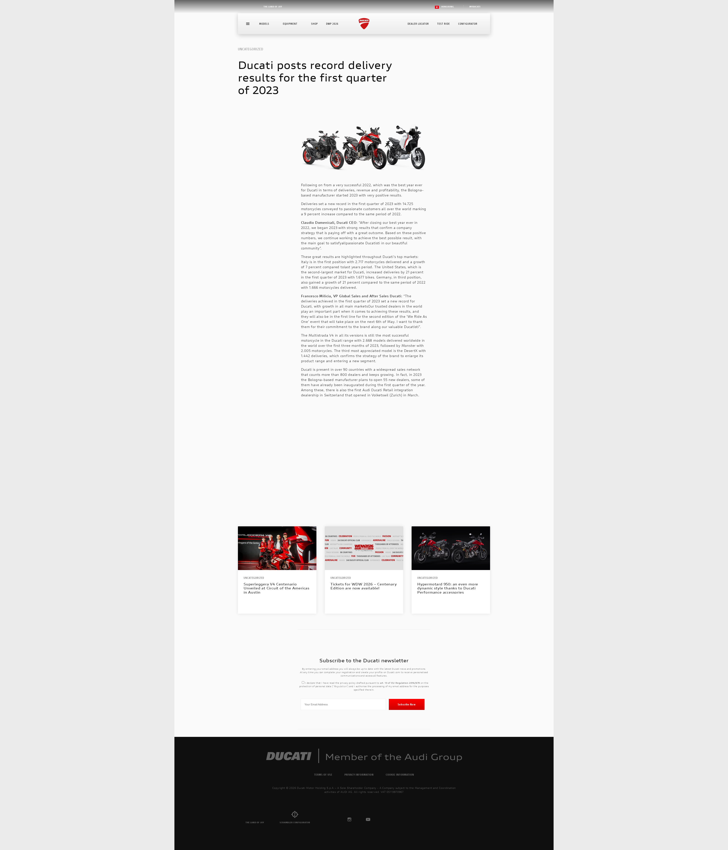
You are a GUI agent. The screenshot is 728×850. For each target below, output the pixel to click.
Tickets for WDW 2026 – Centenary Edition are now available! (363, 586)
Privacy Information (359, 774)
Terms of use (323, 774)
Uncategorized (250, 49)
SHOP (314, 23)
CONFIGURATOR (467, 23)
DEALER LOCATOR (418, 23)
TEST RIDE (443, 23)
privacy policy (348, 682)
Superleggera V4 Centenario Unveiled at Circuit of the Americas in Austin (276, 588)
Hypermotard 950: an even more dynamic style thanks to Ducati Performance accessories (447, 588)
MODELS (264, 23)
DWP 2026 (332, 23)
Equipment (290, 23)
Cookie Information (400, 774)
